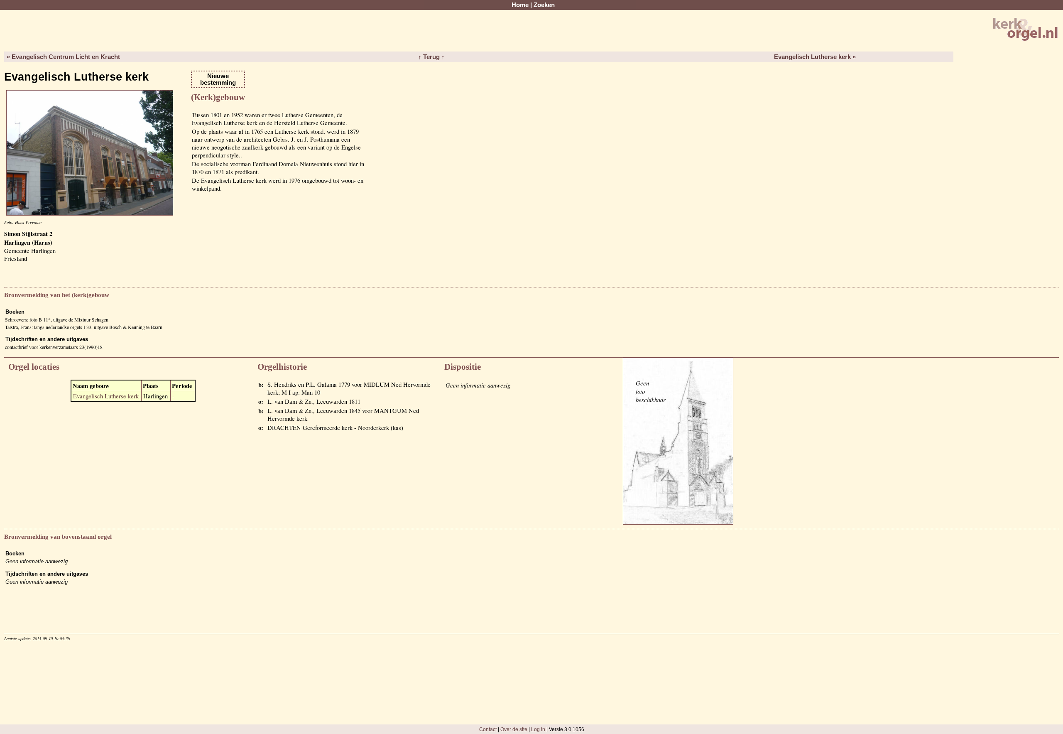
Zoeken (544, 5)
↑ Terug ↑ (431, 57)
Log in (538, 729)
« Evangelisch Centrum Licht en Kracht (63, 57)
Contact (488, 729)
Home (520, 5)
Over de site (513, 729)
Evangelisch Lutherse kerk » (815, 57)
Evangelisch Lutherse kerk (106, 396)
